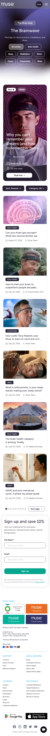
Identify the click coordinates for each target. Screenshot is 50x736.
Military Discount (33, 694)
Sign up (25, 571)
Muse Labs (30, 669)
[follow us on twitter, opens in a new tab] (30, 727)
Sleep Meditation (32, 688)
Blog (28, 660)
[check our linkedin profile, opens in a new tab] (25, 727)
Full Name (9, 540)
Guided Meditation (33, 685)
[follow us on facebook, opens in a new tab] (14, 727)
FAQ (4, 666)
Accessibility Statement (35, 691)
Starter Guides (8, 663)
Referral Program (9, 669)
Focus (10, 61)
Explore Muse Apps (33, 671)
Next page (35, 509)
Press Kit (6, 703)
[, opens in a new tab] (14, 608)
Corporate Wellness (10, 705)
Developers (7, 694)
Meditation (25, 54)
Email (7, 554)
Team (5, 688)
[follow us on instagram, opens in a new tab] (19, 727)
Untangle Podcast (33, 663)
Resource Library (32, 697)
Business (6, 697)
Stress (39, 54)
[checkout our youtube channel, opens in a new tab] (35, 727)
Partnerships (7, 691)
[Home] (7, 4)
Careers (6, 685)
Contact (6, 660)
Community (25, 61)
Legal (5, 700)
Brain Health (33, 47)
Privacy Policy (40, 582)
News (39, 61)
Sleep (10, 54)
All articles (16, 47)
